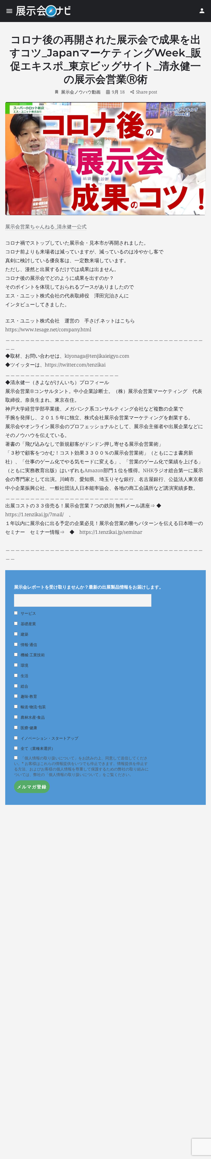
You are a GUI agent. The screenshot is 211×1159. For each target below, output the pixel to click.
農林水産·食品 (32, 717)
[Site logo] (44, 11)
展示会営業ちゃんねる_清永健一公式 (46, 226)
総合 (24, 686)
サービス (28, 613)
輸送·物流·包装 (33, 706)
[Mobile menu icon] (9, 11)
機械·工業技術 (32, 654)
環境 (24, 665)
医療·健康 (28, 727)
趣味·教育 (28, 696)
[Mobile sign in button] (202, 10)
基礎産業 (28, 623)
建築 (24, 634)
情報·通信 (28, 644)
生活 (24, 675)
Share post (146, 92)
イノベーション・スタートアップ (49, 738)
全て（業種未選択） (37, 748)
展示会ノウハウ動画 (81, 92)
